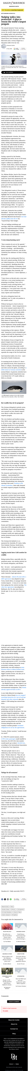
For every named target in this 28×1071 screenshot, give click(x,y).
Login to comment (14, 1001)
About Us (14, 1024)
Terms (17, 1064)
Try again (5, 1011)
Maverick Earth (5, 906)
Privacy (11, 1064)
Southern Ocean (5, 909)
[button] (16, 49)
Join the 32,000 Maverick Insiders (13, 1042)
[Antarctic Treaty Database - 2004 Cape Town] (14, 619)
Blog (14, 1034)
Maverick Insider (14, 1020)
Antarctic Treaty (17, 912)
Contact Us (14, 1029)
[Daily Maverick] (14, 2)
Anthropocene (20, 909)
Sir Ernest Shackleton (7, 912)
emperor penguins (6, 914)
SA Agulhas (14, 914)
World (12, 906)
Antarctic (13, 909)
